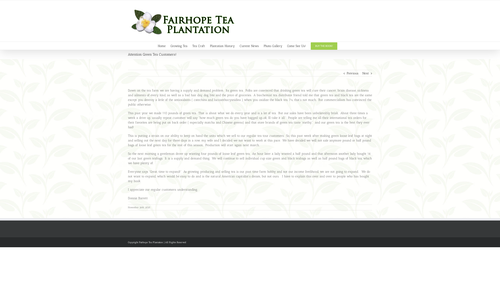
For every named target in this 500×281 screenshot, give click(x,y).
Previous (352, 73)
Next (365, 73)
